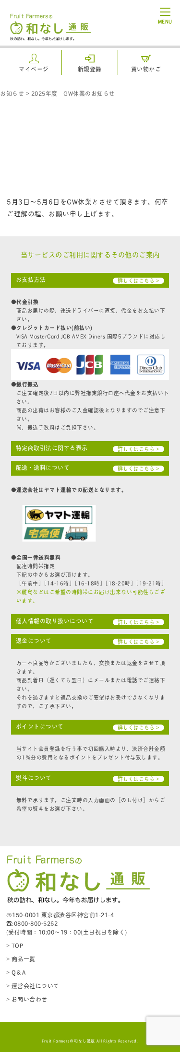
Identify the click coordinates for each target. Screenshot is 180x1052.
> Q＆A (16, 972)
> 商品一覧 (21, 958)
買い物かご (146, 68)
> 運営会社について (33, 985)
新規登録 (90, 68)
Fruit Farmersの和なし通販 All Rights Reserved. (90, 1040)
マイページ (34, 68)
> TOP (15, 945)
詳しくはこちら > (138, 281)
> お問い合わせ (27, 999)
